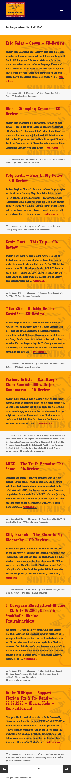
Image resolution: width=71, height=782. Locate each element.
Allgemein (30, 93)
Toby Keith (17, 229)
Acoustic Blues (46, 293)
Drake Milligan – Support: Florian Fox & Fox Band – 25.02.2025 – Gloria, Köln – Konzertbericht (30, 700)
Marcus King (20, 445)
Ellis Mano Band (12, 674)
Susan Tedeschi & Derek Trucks (46, 448)
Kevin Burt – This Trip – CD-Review (32, 244)
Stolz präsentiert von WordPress (19, 777)
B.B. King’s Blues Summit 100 (52, 435)
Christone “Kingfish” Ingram (47, 439)
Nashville (52, 226)
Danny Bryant (56, 671)
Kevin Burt (57, 293)
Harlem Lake (45, 674)
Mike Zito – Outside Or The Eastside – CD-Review (30, 311)
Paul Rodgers (48, 445)
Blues (42, 93)
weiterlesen (52, 147)
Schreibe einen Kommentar (26, 96)
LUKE (54, 519)
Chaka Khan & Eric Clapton (22, 439)
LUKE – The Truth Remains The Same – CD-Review (35, 466)
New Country (41, 757)
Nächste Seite (67, 769)
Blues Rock (47, 159)
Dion (55, 159)
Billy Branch (47, 589)
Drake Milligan (47, 754)
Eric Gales (55, 93)
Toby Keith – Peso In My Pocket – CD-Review (35, 178)
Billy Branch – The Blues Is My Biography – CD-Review (34, 537)
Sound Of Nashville (55, 757)
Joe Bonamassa (22, 442)
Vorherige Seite (4, 769)
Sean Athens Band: (29, 677)
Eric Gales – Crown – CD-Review (35, 43)
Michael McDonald (34, 445)
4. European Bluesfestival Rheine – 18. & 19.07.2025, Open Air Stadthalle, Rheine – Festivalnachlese (35, 613)
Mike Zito (48, 364)
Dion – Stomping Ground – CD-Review (34, 111)
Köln (24, 757)
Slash (31, 448)
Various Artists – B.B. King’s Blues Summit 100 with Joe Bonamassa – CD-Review (31, 384)
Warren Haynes (12, 451)
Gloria (18, 757)
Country (44, 226)
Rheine (18, 677)
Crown (47, 93)
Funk (8, 96)
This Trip (9, 296)
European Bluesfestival (29, 674)
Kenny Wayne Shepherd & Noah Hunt (45, 442)
